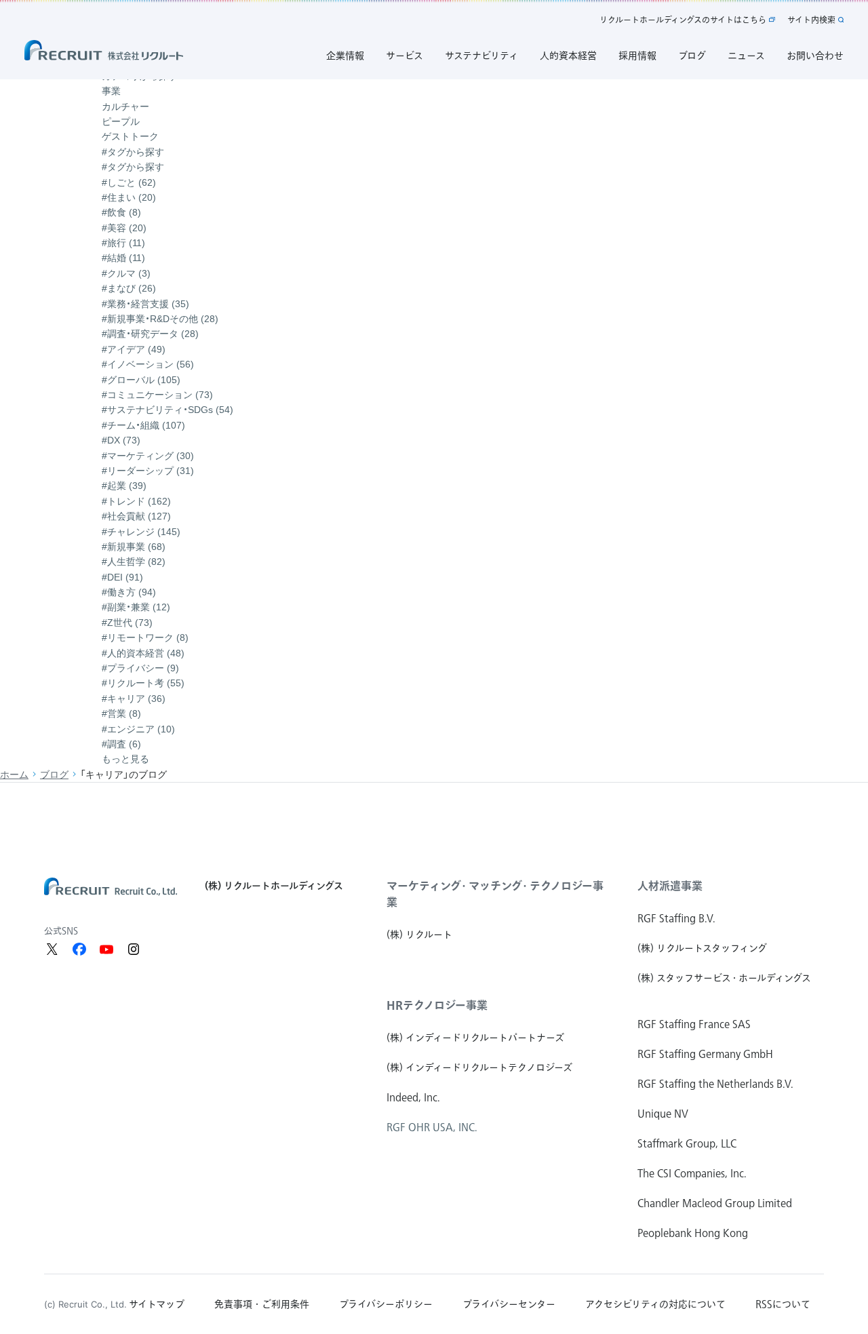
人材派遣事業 (670, 886)
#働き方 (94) (129, 592)
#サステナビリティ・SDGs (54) (167, 409)
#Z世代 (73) (127, 622)
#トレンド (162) (136, 501)
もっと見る (125, 758)
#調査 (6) (121, 744)
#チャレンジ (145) (141, 531)
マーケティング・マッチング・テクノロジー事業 (495, 894)
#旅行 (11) (123, 242)
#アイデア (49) (133, 349)
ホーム (14, 774)
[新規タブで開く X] (52, 949)
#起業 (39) (124, 485)
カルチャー (125, 106)
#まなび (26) (129, 288)
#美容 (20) (124, 227)
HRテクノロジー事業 (437, 1005)
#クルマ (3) (126, 273)
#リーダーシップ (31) (148, 470)
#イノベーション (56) (148, 364)
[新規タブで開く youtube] (106, 949)
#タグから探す (133, 166)
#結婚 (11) (123, 257)
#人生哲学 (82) (133, 561)
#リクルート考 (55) (143, 683)
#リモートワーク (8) (145, 637)
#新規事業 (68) (133, 546)
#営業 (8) (121, 713)
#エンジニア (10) (138, 729)
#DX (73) (121, 440)
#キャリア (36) (133, 698)
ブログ (54, 774)
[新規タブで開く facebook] (79, 949)
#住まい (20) (129, 197)
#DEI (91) (122, 577)
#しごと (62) (129, 182)
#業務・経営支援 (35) (145, 303)
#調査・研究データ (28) (150, 333)
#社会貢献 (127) (136, 516)
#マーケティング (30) (148, 455)
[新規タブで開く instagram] (133, 949)
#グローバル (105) (141, 379)
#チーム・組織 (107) (143, 425)
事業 (111, 90)
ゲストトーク (130, 136)
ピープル (121, 121)
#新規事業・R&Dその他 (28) (160, 318)
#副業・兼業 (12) (136, 607)
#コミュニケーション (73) (157, 394)
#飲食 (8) (121, 212)
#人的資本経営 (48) (143, 653)
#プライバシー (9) (140, 668)
